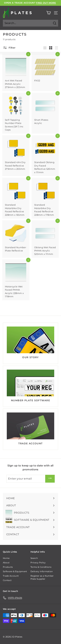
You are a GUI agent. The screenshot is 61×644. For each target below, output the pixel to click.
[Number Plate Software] (30, 383)
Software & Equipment (15, 571)
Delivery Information (41, 571)
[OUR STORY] (30, 340)
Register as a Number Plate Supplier (42, 577)
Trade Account (11, 576)
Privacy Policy (38, 562)
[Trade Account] (30, 425)
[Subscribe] (50, 478)
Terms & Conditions (40, 567)
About (6, 562)
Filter (11, 47)
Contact (7, 580)
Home (6, 558)
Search (34, 558)
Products (8, 567)
